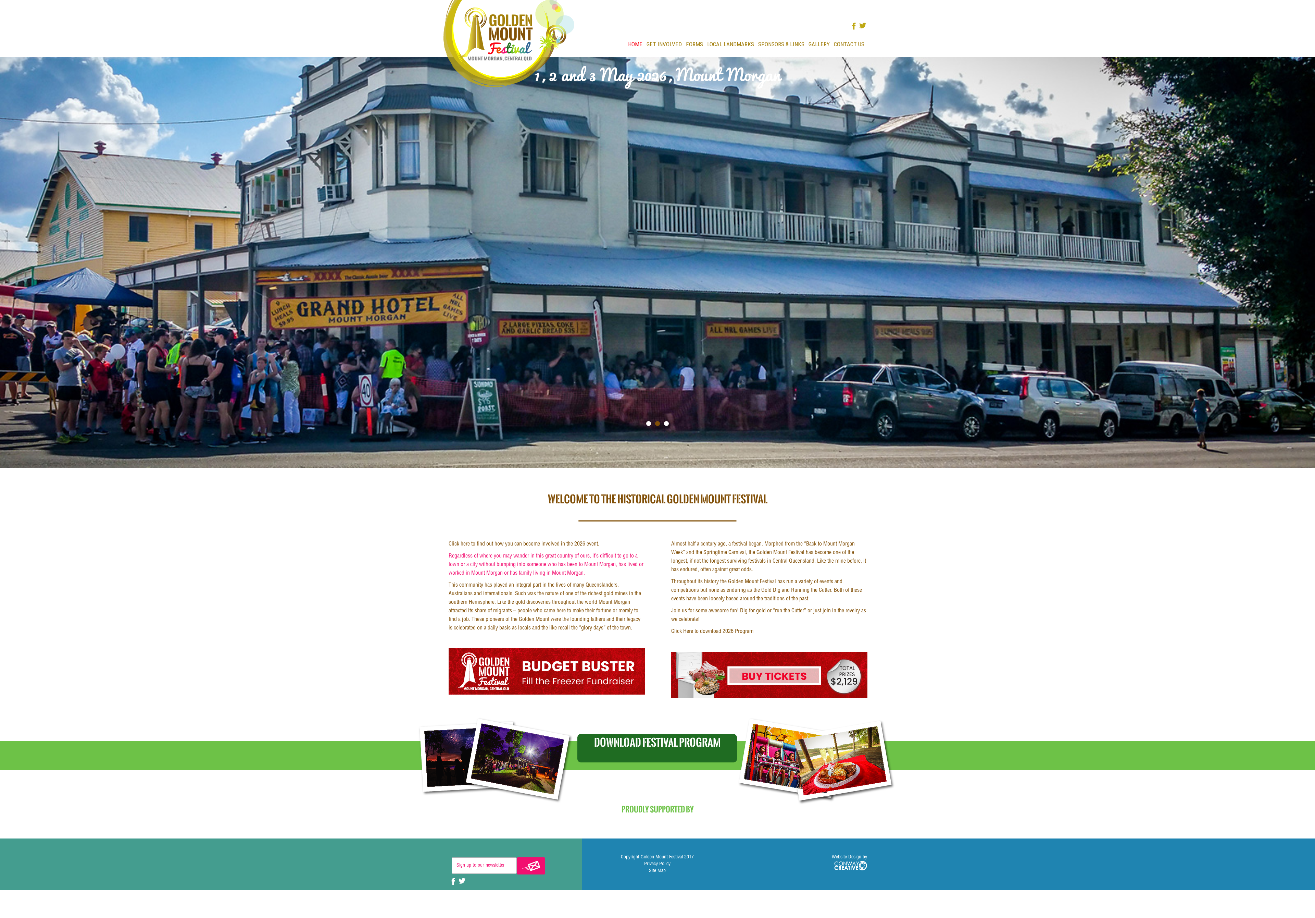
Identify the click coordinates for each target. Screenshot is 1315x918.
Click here (459, 544)
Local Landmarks (730, 44)
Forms (694, 44)
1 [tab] (648, 423)
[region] (657, 262)
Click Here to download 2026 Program (712, 632)
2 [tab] (657, 423)
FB (854, 26)
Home (635, 44)
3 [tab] (666, 423)
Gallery (819, 44)
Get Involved (664, 44)
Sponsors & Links (781, 44)
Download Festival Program (657, 742)
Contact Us (849, 44)
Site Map (657, 871)
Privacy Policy (657, 864)
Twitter (862, 25)
